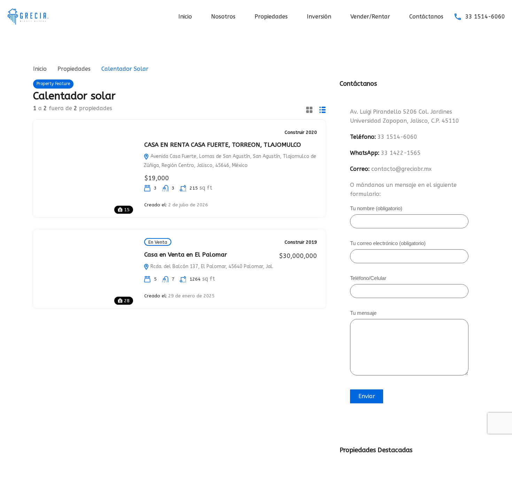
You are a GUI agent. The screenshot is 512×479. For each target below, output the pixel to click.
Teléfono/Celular (368, 278)
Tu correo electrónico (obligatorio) (388, 243)
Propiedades (271, 16)
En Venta (157, 242)
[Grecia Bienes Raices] (28, 16)
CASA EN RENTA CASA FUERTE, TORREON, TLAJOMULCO (222, 144)
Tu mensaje (363, 313)
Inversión (319, 16)
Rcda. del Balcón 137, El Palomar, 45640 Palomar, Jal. (211, 266)
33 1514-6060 (485, 16)
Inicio (185, 16)
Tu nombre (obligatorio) (376, 208)
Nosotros (223, 16)
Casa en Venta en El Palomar (185, 254)
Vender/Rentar (370, 16)
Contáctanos (426, 16)
